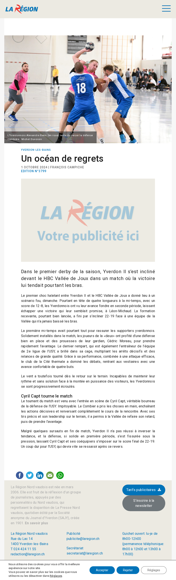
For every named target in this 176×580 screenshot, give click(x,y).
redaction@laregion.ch (28, 554)
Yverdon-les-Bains (36, 149)
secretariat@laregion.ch (85, 553)
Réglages (56, 575)
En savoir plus (36, 523)
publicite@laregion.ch (83, 539)
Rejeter (128, 570)
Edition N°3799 (33, 171)
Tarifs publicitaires (141, 490)
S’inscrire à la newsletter (143, 503)
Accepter (102, 570)
